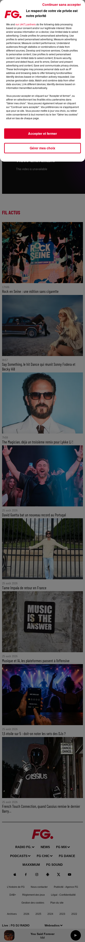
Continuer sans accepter (61, 4)
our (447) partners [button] (25, 24)
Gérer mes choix (42, 148)
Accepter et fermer (42, 133)
